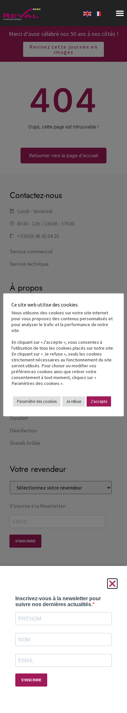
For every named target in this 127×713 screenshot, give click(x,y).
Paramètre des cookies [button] (37, 401)
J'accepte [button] (99, 401)
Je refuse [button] (73, 401)
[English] (87, 13)
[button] (119, 13)
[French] (98, 13)
